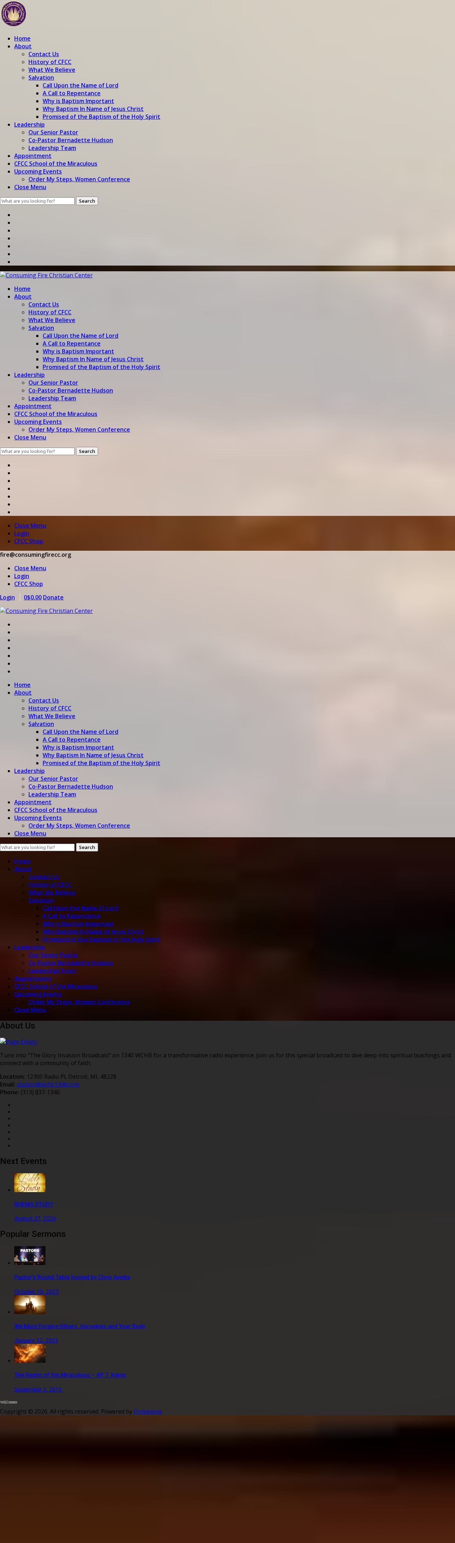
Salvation (41, 77)
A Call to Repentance (72, 93)
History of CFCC (49, 62)
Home (22, 38)
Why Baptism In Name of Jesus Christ (93, 109)
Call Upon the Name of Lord (80, 85)
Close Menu (30, 187)
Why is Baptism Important (78, 101)
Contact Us (43, 54)
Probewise (148, 1411)
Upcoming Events (38, 171)
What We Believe (51, 70)
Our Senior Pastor (53, 132)
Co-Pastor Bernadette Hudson (70, 140)
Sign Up (45, 1531)
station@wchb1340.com (48, 1084)
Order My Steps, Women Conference (79, 179)
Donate (53, 597)
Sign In (66, 1531)
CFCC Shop (28, 541)
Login (21, 533)
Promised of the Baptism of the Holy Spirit (101, 117)
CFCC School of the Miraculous (55, 163)
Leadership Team (52, 148)
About (23, 46)
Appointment (33, 156)
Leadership (29, 124)
